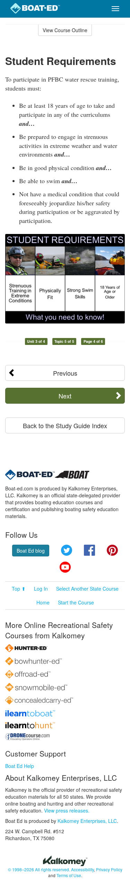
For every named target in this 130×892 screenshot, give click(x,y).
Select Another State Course (87, 588)
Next (65, 395)
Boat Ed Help (19, 765)
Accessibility (82, 869)
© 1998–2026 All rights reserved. (39, 869)
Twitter (66, 550)
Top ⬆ (19, 588)
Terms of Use (69, 875)
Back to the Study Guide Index (65, 425)
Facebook (89, 550)
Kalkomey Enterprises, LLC (87, 820)
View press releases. (66, 810)
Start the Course (76, 602)
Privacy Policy (109, 869)
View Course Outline (65, 30)
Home (43, 602)
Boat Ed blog (31, 550)
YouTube (65, 567)
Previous (65, 372)
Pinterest (112, 550)
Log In (41, 588)
